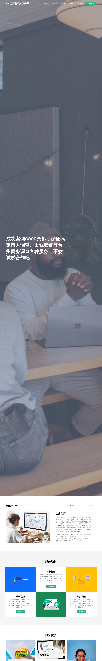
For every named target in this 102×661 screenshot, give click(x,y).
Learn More (51, 586)
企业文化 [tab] (81, 505)
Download (90, 3)
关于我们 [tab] (72, 505)
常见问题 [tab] (91, 505)
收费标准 (72, 3)
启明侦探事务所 (20, 3)
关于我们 (46, 3)
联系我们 (80, 3)
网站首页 (38, 3)
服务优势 (63, 3)
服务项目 (55, 3)
